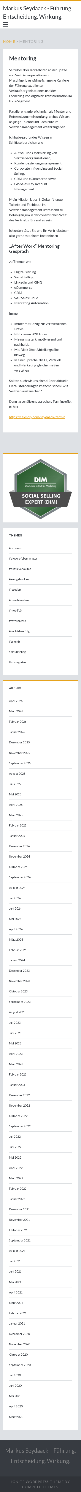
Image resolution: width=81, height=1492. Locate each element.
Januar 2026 (17, 732)
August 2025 (17, 773)
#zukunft (14, 641)
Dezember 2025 (19, 742)
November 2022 (19, 1105)
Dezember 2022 (19, 1095)
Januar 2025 (17, 835)
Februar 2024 (18, 950)
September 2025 (20, 763)
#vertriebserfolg (19, 631)
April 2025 (16, 804)
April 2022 (16, 1168)
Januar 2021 (17, 1323)
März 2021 (16, 1302)
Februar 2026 (18, 721)
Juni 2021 (15, 1271)
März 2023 (16, 1064)
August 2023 (17, 1012)
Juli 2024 (15, 898)
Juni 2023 (15, 1033)
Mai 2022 (15, 1157)
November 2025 (19, 753)
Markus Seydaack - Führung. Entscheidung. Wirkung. (37, 12)
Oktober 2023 (18, 991)
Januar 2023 (17, 1085)
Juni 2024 (15, 908)
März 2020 (16, 1417)
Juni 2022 (15, 1147)
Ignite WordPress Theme (37, 1481)
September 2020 (20, 1365)
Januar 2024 (17, 960)
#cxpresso (15, 548)
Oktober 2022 (18, 1116)
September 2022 (20, 1126)
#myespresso (17, 621)
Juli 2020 (15, 1375)
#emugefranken (19, 579)
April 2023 (16, 1053)
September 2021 (20, 1240)
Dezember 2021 (19, 1209)
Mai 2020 (15, 1396)
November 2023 (19, 981)
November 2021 (19, 1219)
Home (9, 41)
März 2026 (16, 711)
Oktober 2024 (18, 867)
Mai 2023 (15, 1043)
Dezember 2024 (19, 846)
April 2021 (16, 1292)
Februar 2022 (18, 1188)
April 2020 (16, 1406)
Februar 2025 (18, 825)
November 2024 (19, 856)
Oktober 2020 (18, 1354)
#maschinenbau (19, 600)
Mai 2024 (15, 919)
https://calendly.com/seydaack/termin (37, 417)
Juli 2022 (15, 1136)
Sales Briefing (17, 652)
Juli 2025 (15, 784)
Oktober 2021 (18, 1230)
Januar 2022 (17, 1199)
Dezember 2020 (19, 1334)
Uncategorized (18, 662)
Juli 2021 (15, 1261)
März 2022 (16, 1178)
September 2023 (20, 1001)
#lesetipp (15, 589)
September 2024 (20, 877)
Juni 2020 (15, 1385)
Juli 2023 (15, 1022)
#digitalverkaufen (20, 569)
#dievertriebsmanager (23, 558)
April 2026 (16, 701)
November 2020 (19, 1344)
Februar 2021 (18, 1313)
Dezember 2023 (19, 970)
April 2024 (16, 929)
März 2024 (16, 939)
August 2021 (17, 1250)
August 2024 (17, 888)
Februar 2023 (18, 1074)
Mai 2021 (15, 1282)
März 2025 (16, 815)
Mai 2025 (15, 794)
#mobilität (15, 610)
